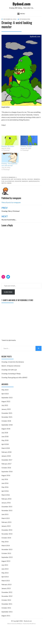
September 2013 (7, 557)
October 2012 (6, 600)
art (12, 179)
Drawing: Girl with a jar (9, 370)
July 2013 (5, 565)
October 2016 (6, 468)
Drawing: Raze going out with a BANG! (14, 377)
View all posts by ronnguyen (11, 202)
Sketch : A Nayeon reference (11, 366)
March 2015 (6, 518)
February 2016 (6, 499)
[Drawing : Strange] (29, 140)
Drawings (12, 177)
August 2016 (6, 475)
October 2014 (6, 538)
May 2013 (5, 573)
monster (18, 181)
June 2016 (5, 483)
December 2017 (7, 460)
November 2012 (7, 596)
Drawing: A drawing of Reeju (11, 373)
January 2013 (6, 588)
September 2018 (7, 425)
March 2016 (6, 495)
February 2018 (6, 452)
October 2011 (6, 608)
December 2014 (7, 530)
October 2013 (6, 553)
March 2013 (6, 580)
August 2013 (6, 561)
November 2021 (7, 417)
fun (3, 181)
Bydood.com (21, 3)
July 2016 (5, 479)
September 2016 (7, 471)
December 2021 (7, 413)
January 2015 (6, 526)
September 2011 (7, 612)
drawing (37, 179)
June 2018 (5, 436)
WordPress (33, 623)
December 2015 (7, 506)
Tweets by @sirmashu (9, 340)
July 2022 (5, 405)
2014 (8, 179)
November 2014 (7, 534)
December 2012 (7, 592)
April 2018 (5, 444)
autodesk (17, 179)
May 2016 (5, 487)
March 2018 (6, 448)
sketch (4, 183)
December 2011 (7, 604)
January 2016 (6, 503)
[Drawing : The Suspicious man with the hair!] (10, 158)
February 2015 (6, 522)
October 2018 (6, 421)
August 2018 (6, 429)
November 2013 (7, 549)
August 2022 (6, 401)
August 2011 (6, 616)
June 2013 (5, 569)
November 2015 (7, 510)
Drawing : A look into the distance (13, 362)
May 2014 (5, 542)
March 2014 (6, 545)
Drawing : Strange (26, 146)
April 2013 (5, 577)
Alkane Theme (11, 623)
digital (24, 179)
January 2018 (6, 456)
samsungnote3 (34, 181)
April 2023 (5, 394)
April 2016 (5, 491)
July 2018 (5, 432)
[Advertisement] (17, 321)
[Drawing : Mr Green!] (10, 140)
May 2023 (5, 390)
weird (9, 183)
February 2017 (6, 464)
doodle (30, 179)
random (25, 181)
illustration (9, 181)
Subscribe (8, 292)
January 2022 (6, 409)
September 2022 (7, 397)
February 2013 (6, 584)
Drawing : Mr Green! (8, 146)
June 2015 (5, 514)
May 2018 (5, 440)
